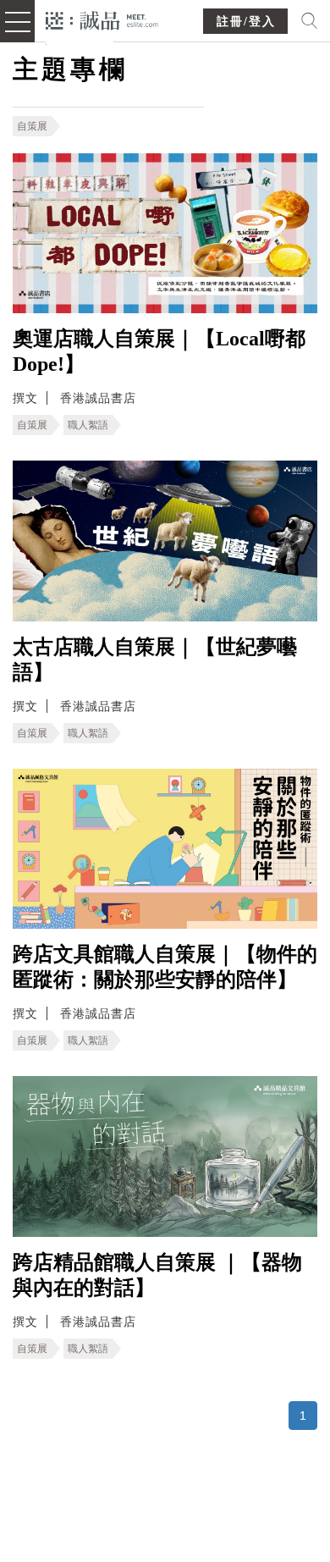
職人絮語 (88, 425)
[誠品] (102, 19)
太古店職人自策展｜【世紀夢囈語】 (155, 659)
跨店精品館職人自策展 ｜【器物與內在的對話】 (157, 1275)
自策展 (32, 126)
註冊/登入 (246, 21)
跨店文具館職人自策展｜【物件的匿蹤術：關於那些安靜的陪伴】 (165, 967)
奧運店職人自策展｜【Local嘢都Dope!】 (159, 351)
